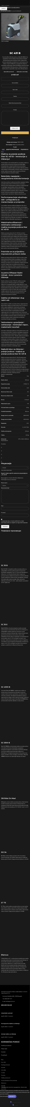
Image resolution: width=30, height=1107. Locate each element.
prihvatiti (12, 1096)
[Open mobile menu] (1, 2)
